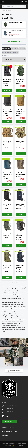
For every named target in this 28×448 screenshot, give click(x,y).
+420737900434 (9, 408)
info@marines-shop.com (11, 405)
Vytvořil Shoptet (8, 445)
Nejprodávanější (6, 52)
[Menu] (26, 2)
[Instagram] (6, 416)
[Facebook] (3, 416)
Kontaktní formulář (9, 421)
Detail (20, 90)
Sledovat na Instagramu (15, 370)
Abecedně (15, 52)
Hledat (24, 6)
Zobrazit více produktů (14, 41)
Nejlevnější (15, 48)
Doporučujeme (6, 48)
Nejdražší (22, 48)
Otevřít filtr (7, 59)
